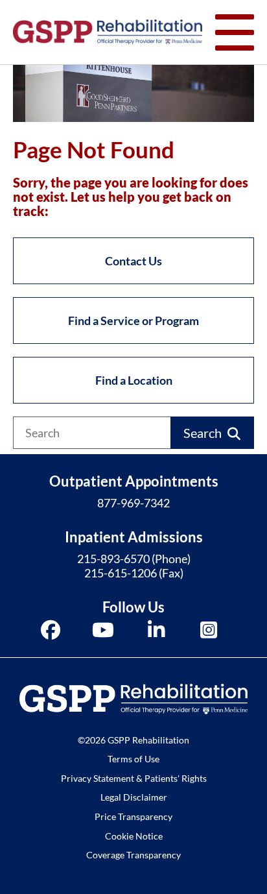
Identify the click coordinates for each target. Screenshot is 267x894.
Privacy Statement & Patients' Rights (134, 778)
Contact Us (133, 261)
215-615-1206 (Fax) (133, 573)
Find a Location (133, 380)
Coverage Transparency (133, 854)
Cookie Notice (134, 835)
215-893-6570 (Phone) (134, 558)
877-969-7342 (133, 503)
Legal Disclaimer (133, 797)
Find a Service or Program (133, 320)
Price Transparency (133, 816)
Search (202, 433)
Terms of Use (133, 758)
